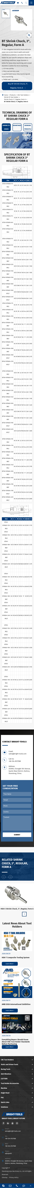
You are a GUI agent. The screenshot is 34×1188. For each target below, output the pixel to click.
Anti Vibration (6, 1074)
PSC (2, 1098)
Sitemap (4, 1177)
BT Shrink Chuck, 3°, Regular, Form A (16, 101)
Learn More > (10, 964)
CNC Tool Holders (23, 95)
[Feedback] (23, 1185)
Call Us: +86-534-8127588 (15, 760)
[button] (3, 877)
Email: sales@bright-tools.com (17, 752)
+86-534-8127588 (10, 1138)
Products (13, 95)
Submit (17, 835)
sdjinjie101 (8, 1153)
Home (6, 95)
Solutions (4, 1107)
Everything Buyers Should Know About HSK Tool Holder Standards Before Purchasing (16, 1041)
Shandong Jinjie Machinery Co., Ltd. (13, 1171)
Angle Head (5, 1093)
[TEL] (17, 1185)
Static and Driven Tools (9, 1064)
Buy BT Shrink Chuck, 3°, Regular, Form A (18, 86)
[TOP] (30, 1185)
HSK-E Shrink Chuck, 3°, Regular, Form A (17, 909)
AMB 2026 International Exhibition (16, 1004)
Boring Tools (5, 1069)
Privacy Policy (13, 1177)
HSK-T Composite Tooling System (15, 957)
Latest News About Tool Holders (17, 925)
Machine (4, 1088)
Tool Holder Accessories (10, 1083)
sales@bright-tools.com (13, 1131)
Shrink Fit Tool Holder (11, 97)
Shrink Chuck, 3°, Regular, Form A (15, 99)
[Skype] (3, 1185)
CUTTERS (4, 1079)
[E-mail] (10, 1185)
